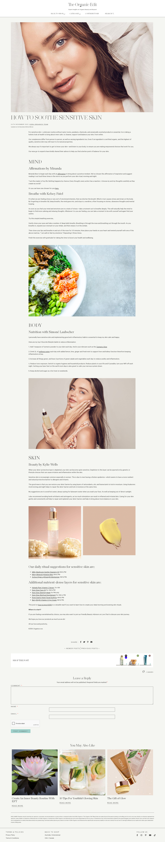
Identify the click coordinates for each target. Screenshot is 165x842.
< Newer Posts (72, 648)
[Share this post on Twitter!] (84, 642)
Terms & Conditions (12, 838)
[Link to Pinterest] (145, 835)
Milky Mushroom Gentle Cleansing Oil (45, 572)
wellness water (44, 351)
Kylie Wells (50, 464)
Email (14, 714)
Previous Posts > (90, 648)
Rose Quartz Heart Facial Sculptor (44, 597)
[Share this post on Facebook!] (80, 642)
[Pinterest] (87, 642)
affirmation (62, 174)
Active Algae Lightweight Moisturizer (45, 577)
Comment (16, 686)
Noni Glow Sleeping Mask (41, 592)
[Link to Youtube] (150, 835)
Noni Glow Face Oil (39, 590)
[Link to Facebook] (137, 835)
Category (74, 14)
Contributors (92, 14)
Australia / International (52, 835)
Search (108, 14)
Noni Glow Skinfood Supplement (44, 595)
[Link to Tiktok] (155, 835)
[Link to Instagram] (141, 835)
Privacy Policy (10, 835)
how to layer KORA (45, 605)
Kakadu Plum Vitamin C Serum (43, 587)
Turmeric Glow (101, 347)
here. (57, 188)
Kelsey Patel (55, 194)
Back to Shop (57, 14)
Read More (17, 806)
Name (14, 706)
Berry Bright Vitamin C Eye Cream (44, 600)
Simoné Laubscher (61, 332)
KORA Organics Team (39, 124)
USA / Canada (49, 838)
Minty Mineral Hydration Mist (42, 574)
